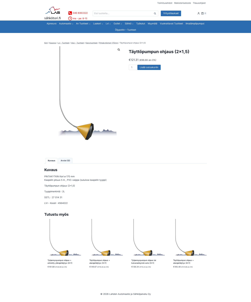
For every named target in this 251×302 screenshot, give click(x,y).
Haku (155, 13)
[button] (118, 49)
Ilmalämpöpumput (195, 23)
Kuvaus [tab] (51, 160)
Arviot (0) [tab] (65, 160)
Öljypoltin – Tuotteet (125, 30)
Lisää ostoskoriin (149, 67)
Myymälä (152, 23)
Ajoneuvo (51, 23)
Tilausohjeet (199, 3)
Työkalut (140, 23)
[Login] (198, 13)
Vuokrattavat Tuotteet (171, 23)
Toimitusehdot (164, 3)
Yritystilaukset (171, 13)
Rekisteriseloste (182, 3)
